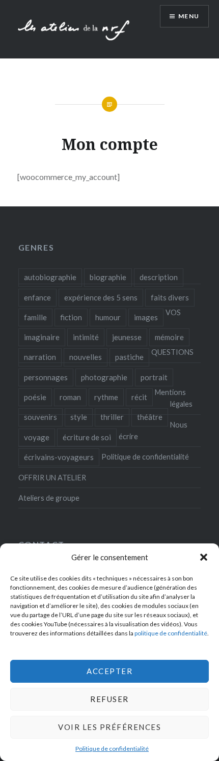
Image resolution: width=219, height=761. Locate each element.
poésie (35, 397)
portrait (154, 377)
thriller (112, 416)
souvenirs (40, 416)
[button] (204, 557)
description (159, 277)
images (146, 317)
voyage (36, 437)
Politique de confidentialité (112, 748)
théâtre (149, 416)
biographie (108, 277)
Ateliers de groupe (48, 498)
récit (139, 397)
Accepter (109, 671)
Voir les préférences (109, 727)
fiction (71, 317)
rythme (106, 397)
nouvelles (85, 356)
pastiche (129, 356)
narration (40, 356)
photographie (104, 377)
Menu (188, 16)
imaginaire (42, 337)
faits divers (170, 297)
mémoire (169, 337)
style (78, 416)
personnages (46, 377)
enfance (37, 297)
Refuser (109, 699)
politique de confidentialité (170, 633)
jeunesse (127, 337)
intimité (86, 337)
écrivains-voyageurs (59, 457)
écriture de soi (87, 437)
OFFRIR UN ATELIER (52, 477)
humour (108, 317)
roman (70, 397)
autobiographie (50, 277)
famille (35, 317)
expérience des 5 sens (101, 297)
